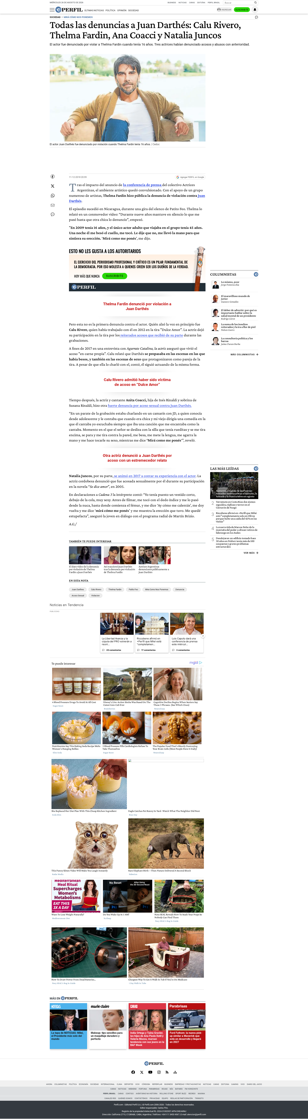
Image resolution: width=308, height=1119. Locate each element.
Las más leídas (224, 468)
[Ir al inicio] (69, 10)
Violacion (95, 595)
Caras (192, 3)
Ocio (137, 1084)
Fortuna (143, 1089)
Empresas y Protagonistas (188, 1084)
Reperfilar (157, 1084)
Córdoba (146, 1084)
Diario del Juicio (254, 1084)
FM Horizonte (191, 1089)
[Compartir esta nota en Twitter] (53, 186)
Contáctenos (141, 1098)
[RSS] (167, 1072)
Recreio (192, 1094)
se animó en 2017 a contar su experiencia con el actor (154, 476)
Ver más (249, 552)
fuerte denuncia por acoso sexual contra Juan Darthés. (150, 405)
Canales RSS (110, 1098)
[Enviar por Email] (53, 205)
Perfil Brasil (214, 3)
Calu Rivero (96, 589)
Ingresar (226, 9)
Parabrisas (154, 1089)
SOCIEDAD (55, 17)
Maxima (201, 1094)
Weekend (132, 1089)
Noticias (183, 3)
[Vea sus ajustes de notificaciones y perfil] (255, 9)
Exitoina (225, 1084)
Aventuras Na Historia (146, 1094)
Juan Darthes (78, 589)
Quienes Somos (125, 1098)
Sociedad (133, 10)
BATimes (179, 1089)
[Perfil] (69, 998)
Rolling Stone (166, 1094)
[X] (141, 1072)
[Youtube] (150, 1072)
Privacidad (155, 1098)
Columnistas (223, 274)
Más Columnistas (243, 354)
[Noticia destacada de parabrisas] (186, 1007)
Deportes (128, 1084)
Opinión (121, 10)
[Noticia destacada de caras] (147, 1007)
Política (110, 10)
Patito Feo (133, 589)
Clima (119, 1084)
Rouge (164, 1089)
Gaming (234, 1084)
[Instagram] (159, 1072)
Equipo (165, 1098)
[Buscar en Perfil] (255, 2)
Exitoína (201, 3)
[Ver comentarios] (255, 18)
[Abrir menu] (52, 9)
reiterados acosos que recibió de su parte (151, 335)
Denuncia (179, 589)
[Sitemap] (175, 1072)
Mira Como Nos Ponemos (156, 589)
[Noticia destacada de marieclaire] (108, 1007)
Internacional (108, 1084)
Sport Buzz (180, 1094)
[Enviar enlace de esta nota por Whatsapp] (53, 196)
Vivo (243, 1084)
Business (172, 3)
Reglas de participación (181, 1098)
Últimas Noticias (94, 10)
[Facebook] (133, 1072)
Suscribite (241, 9)
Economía (83, 1084)
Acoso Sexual (78, 595)
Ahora (49, 1084)
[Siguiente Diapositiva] (203, 636)
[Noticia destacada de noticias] (68, 1007)
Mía (171, 1089)
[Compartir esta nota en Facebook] (53, 176)
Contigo (130, 1094)
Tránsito (199, 1098)
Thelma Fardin (114, 589)
